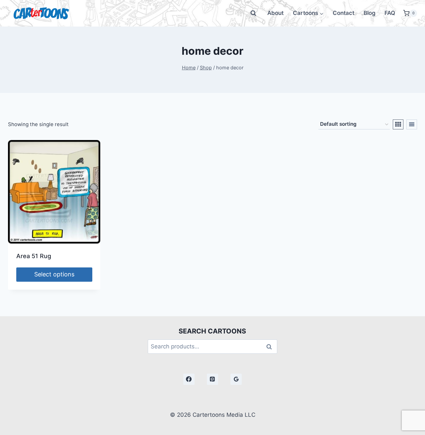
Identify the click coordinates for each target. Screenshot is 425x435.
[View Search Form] (253, 13)
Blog (370, 13)
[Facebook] (189, 379)
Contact (343, 13)
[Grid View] (398, 124)
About (275, 13)
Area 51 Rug (33, 256)
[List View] (411, 124)
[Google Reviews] (236, 379)
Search (271, 346)
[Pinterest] (212, 379)
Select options (54, 274)
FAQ (389, 13)
